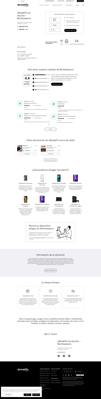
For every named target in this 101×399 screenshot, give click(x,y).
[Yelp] (69, 356)
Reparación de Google (44, 375)
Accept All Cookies (36, 394)
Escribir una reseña (57, 84)
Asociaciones (53, 370)
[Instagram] (72, 375)
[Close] (40, 388)
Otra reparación (69, 5)
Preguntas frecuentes (55, 380)
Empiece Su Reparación (45, 368)
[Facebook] (64, 356)
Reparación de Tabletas (44, 382)
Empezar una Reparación (50, 270)
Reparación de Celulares (45, 380)
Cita (67, 44)
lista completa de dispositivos (39, 237)
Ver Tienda (27, 153)
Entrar (61, 44)
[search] (82, 5)
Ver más (50, 129)
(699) (27, 29)
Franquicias (53, 373)
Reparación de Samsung (45, 373)
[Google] (59, 356)
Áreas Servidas (54, 375)
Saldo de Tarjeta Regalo (56, 382)
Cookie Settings (8, 394)
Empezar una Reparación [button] (70, 30)
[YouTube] (69, 375)
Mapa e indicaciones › (21, 46)
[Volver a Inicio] (23, 5)
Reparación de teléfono (57, 5)
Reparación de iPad (44, 377)
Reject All (27, 394)
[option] (33, 105)
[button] (50, 1)
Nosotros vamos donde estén (77, 44)
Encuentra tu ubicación (44, 5)
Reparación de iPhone (44, 371)
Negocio (77, 5)
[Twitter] (66, 375)
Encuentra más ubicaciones (50, 160)
